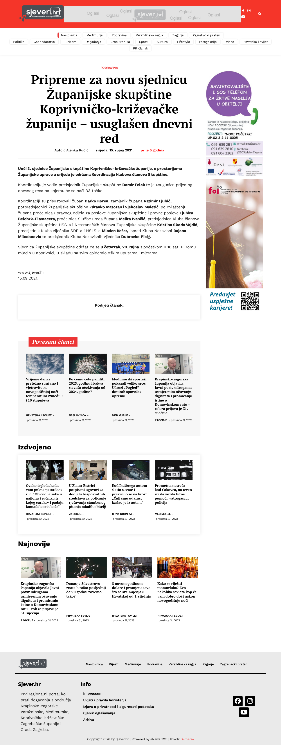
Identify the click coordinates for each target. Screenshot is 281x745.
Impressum (93, 693)
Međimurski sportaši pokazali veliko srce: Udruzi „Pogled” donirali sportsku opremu (129, 387)
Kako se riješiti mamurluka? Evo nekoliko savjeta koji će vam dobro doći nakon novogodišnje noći (177, 592)
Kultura (162, 42)
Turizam (70, 42)
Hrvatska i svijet (255, 42)
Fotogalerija (208, 42)
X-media (187, 739)
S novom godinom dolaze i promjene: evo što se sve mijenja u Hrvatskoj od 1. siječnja (131, 589)
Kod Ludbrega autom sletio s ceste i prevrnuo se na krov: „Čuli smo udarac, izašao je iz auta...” (129, 494)
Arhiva (88, 720)
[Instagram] (249, 11)
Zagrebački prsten (206, 35)
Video (230, 42)
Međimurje (94, 35)
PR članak (140, 48)
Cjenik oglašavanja (99, 713)
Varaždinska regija (149, 35)
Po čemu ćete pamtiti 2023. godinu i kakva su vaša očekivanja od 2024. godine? (87, 385)
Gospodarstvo (44, 42)
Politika (18, 42)
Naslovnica (69, 35)
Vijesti (113, 664)
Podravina (119, 35)
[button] (259, 14)
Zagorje (178, 35)
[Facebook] (243, 11)
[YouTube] (243, 17)
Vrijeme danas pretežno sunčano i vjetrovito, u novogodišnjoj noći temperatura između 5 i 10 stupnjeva (44, 389)
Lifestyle (183, 42)
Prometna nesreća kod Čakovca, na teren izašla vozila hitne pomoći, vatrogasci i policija (173, 494)
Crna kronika (120, 42)
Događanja (93, 42)
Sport (143, 42)
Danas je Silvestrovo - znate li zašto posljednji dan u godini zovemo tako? (86, 589)
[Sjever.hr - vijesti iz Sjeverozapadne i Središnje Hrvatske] (41, 14)
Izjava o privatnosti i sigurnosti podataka (118, 707)
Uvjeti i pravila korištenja (104, 700)
